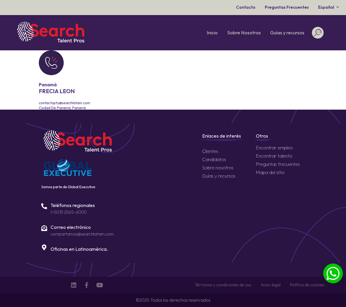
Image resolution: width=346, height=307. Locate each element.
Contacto (245, 7)
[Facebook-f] (87, 285)
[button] (318, 33)
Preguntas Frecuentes (287, 7)
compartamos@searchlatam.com (82, 234)
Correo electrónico (71, 227)
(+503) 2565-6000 (69, 212)
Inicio (212, 33)
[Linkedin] (74, 285)
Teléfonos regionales (73, 205)
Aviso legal (271, 284)
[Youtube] (99, 285)
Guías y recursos (287, 33)
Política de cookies (307, 284)
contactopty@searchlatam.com (64, 102)
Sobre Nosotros (244, 33)
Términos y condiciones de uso (223, 284)
